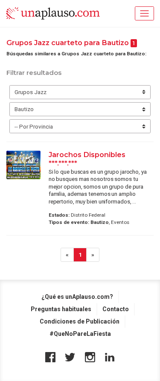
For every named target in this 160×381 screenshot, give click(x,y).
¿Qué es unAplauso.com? (77, 296)
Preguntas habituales (61, 309)
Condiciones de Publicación (79, 321)
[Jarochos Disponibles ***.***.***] (23, 165)
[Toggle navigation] (144, 13)
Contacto (115, 309)
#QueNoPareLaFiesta (80, 333)
